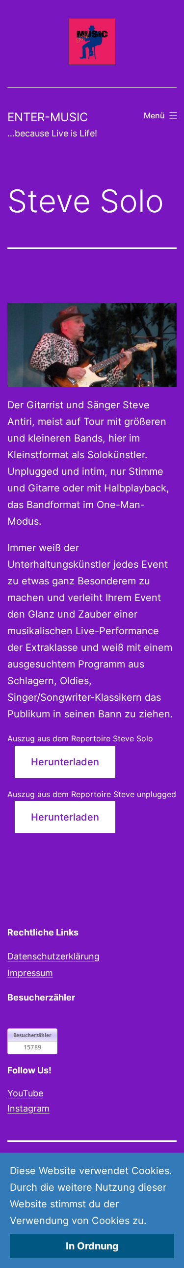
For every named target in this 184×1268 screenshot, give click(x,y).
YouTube (25, 1093)
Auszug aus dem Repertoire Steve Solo (80, 738)
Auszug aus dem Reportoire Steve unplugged (91, 794)
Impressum (30, 973)
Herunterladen (65, 762)
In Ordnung (92, 1246)
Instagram (28, 1108)
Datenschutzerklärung (53, 956)
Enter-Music (47, 117)
